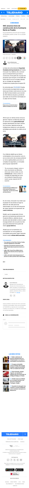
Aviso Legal (20, 439)
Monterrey (15, 8)
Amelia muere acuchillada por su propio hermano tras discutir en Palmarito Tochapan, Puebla (17, 381)
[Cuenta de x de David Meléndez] (11, 295)
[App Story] (19, 469)
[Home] (14, 13)
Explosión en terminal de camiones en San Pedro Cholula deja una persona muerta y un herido (14, 247)
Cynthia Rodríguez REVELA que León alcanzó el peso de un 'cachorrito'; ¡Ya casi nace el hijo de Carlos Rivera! (10, 190)
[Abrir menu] (1, 12)
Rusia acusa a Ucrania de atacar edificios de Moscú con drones (10, 105)
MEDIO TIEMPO (13, 481)
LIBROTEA (15, 485)
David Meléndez (12, 62)
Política (23, 16)
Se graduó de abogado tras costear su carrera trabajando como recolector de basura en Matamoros (18, 388)
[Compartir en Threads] (12, 58)
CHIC (19, 481)
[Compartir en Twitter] (9, 58)
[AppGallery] (14, 473)
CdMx (8, 8)
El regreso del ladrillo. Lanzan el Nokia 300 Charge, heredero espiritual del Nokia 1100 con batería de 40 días (17, 366)
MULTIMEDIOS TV (9, 483)
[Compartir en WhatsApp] (4, 58)
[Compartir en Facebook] (7, 58)
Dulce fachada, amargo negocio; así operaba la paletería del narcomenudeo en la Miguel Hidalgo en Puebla (18, 373)
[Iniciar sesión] (27, 12)
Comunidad (11, 16)
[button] (24, 58)
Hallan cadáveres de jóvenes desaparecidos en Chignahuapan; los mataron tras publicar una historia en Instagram (17, 359)
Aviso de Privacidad (11, 439)
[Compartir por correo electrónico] (15, 58)
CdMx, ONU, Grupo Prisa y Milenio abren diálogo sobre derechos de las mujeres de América (13, 252)
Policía (17, 16)
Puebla (6, 274)
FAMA (23, 481)
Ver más (18, 292)
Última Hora (4, 16)
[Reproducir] (14, 141)
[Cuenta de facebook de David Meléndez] (14, 295)
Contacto (22, 441)
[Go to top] (25, 434)
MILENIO (7, 481)
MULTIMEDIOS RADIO (19, 483)
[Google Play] (10, 470)
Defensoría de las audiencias (12, 441)
